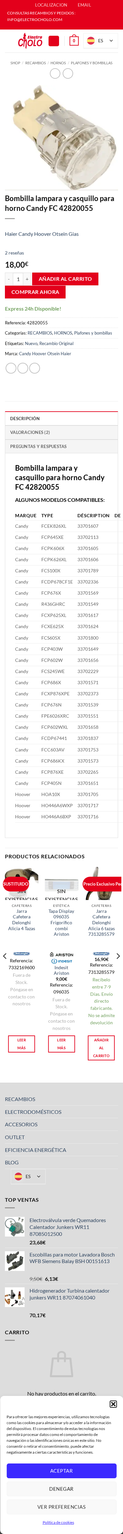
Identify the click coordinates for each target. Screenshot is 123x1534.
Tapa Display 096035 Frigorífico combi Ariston (61, 923)
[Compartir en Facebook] (22, 368)
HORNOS (58, 63)
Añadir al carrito (65, 279)
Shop (15, 63)
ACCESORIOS (21, 1124)
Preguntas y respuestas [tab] (38, 446)
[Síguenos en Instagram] (65, 26)
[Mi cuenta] (54, 41)
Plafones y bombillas (92, 63)
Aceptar (61, 1471)
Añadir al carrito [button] (101, 1048)
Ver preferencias (61, 1507)
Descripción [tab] (25, 418)
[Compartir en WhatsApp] (11, 368)
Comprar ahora (35, 292)
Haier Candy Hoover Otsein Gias (42, 234)
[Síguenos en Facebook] (58, 26)
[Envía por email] (34, 368)
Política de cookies (58, 1522)
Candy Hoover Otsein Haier (45, 353)
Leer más (21, 1044)
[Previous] (5, 969)
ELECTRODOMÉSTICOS (33, 1112)
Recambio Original (56, 343)
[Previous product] (68, 73)
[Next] (118, 969)
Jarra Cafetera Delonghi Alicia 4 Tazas (21, 920)
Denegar (61, 1489)
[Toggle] (114, 1099)
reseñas (14, 253)
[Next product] (55, 73)
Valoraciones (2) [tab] (30, 432)
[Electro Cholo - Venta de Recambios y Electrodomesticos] (30, 41)
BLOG (12, 1162)
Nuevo (31, 343)
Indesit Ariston (61, 970)
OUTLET (15, 1137)
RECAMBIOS (35, 63)
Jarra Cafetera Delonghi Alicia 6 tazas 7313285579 (101, 923)
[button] (113, 1404)
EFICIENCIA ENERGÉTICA (35, 1150)
